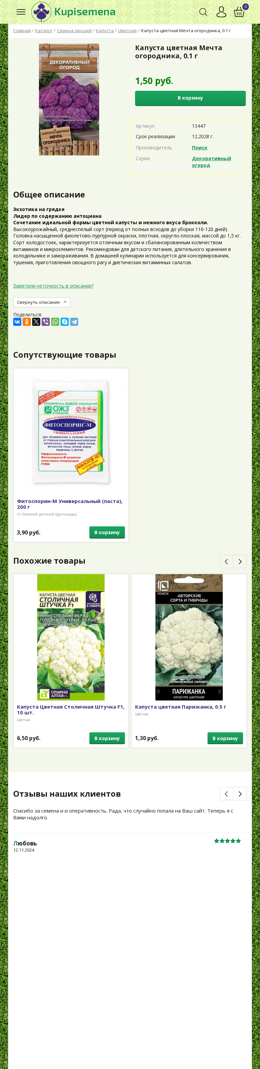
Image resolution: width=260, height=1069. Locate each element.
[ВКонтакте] (17, 322)
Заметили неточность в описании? (53, 285)
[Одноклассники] (27, 322)
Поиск (200, 147)
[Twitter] (36, 322)
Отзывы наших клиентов (67, 793)
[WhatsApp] (55, 322)
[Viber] (46, 322)
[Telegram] (74, 322)
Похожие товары (49, 560)
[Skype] (65, 322)
